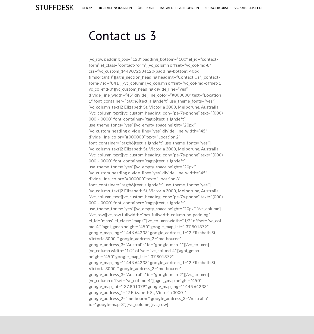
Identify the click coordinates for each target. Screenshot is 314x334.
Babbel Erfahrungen (179, 8)
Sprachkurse (217, 8)
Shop (87, 8)
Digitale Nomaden (114, 8)
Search (273, 8)
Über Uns (146, 8)
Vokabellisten (248, 8)
